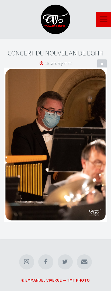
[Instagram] (26, 261)
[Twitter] (65, 261)
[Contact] (84, 261)
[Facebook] (45, 261)
